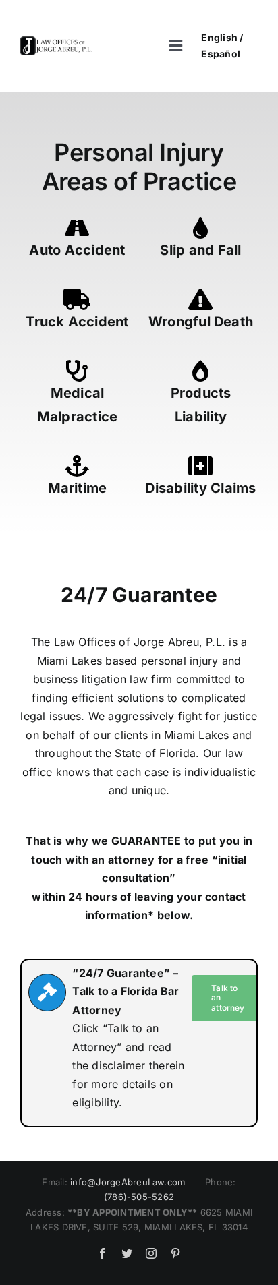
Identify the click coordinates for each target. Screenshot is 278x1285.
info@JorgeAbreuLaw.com (127, 1181)
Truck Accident (77, 321)
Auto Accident (77, 250)
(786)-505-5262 (139, 1196)
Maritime (77, 488)
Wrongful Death (200, 321)
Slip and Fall (200, 250)
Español (220, 53)
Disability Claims (200, 488)
